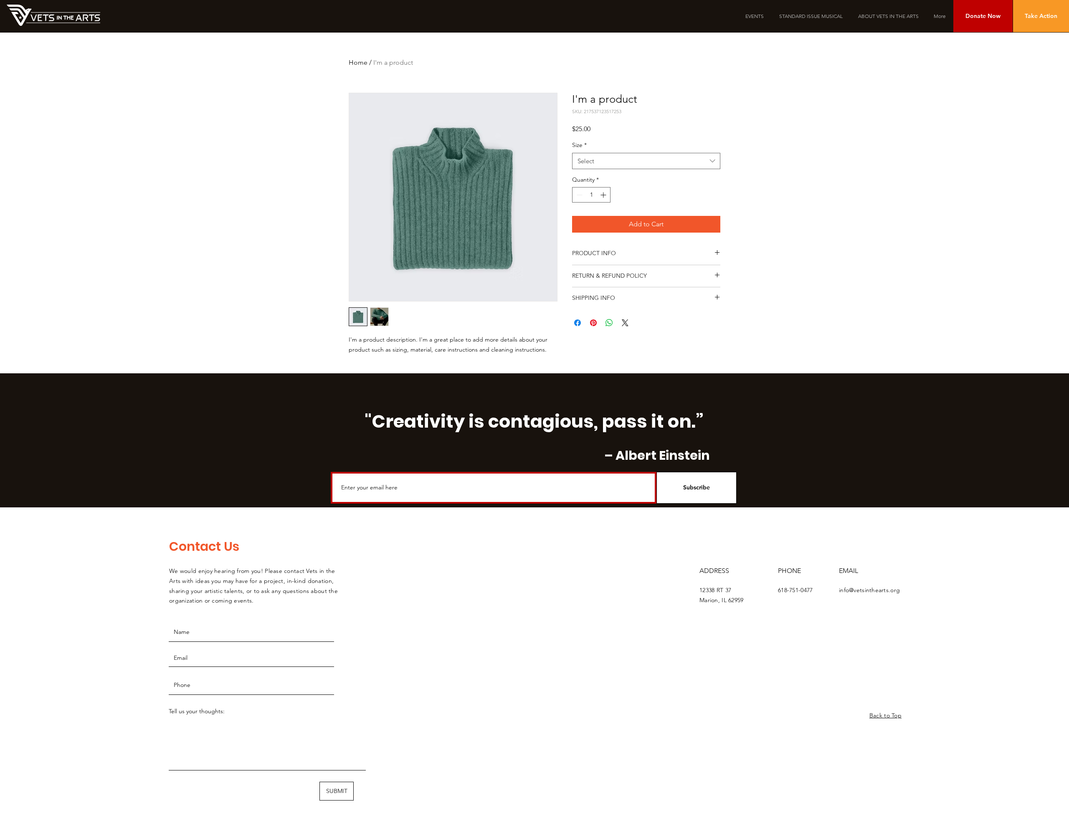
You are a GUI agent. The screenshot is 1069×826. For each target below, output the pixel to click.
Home (358, 62)
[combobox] (646, 161)
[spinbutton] (591, 194)
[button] (983, 16)
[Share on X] (625, 323)
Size (579, 145)
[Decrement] (578, 194)
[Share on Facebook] (577, 323)
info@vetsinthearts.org (869, 590)
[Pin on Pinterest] (593, 323)
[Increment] (604, 194)
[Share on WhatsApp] (609, 323)
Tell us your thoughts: (197, 711)
